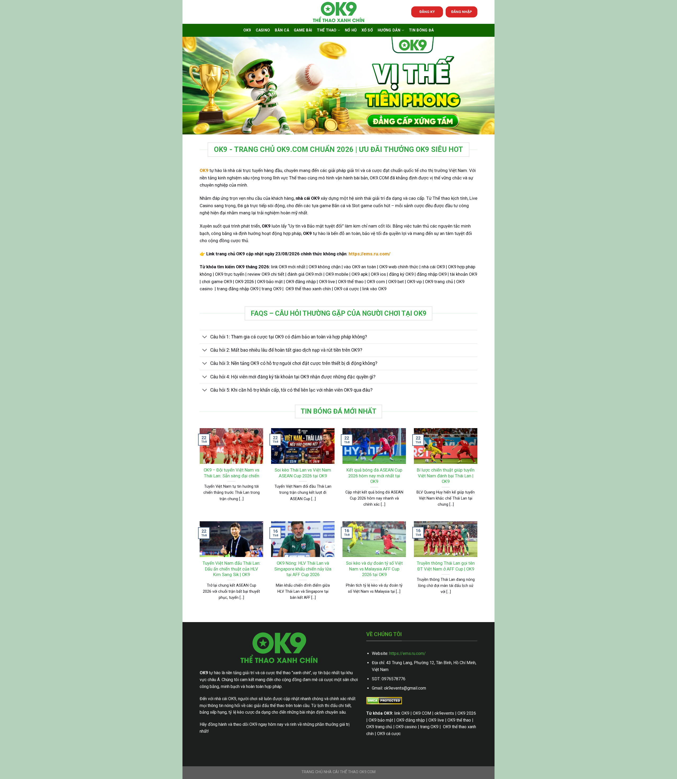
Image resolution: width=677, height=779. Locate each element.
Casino (263, 30)
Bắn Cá (282, 30)
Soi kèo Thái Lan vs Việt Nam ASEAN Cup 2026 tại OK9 (303, 473)
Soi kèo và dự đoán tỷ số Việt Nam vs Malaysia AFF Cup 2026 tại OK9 (374, 569)
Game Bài (303, 30)
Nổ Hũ (350, 30)
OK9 (247, 30)
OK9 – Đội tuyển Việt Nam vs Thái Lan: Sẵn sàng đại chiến (231, 473)
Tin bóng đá (421, 30)
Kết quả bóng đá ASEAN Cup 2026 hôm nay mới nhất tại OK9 (374, 476)
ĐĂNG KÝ (427, 12)
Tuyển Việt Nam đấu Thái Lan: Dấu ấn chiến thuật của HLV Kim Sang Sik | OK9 (231, 569)
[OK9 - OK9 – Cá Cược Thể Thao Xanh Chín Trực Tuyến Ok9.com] (338, 12)
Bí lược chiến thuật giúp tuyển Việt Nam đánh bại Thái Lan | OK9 (445, 476)
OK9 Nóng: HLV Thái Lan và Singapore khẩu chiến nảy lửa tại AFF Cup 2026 (302, 569)
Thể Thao (326, 30)
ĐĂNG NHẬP (461, 12)
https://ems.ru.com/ (407, 653)
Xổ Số (367, 30)
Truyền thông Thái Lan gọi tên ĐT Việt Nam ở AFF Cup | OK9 (446, 566)
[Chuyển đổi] (205, 337)
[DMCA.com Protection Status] (384, 700)
